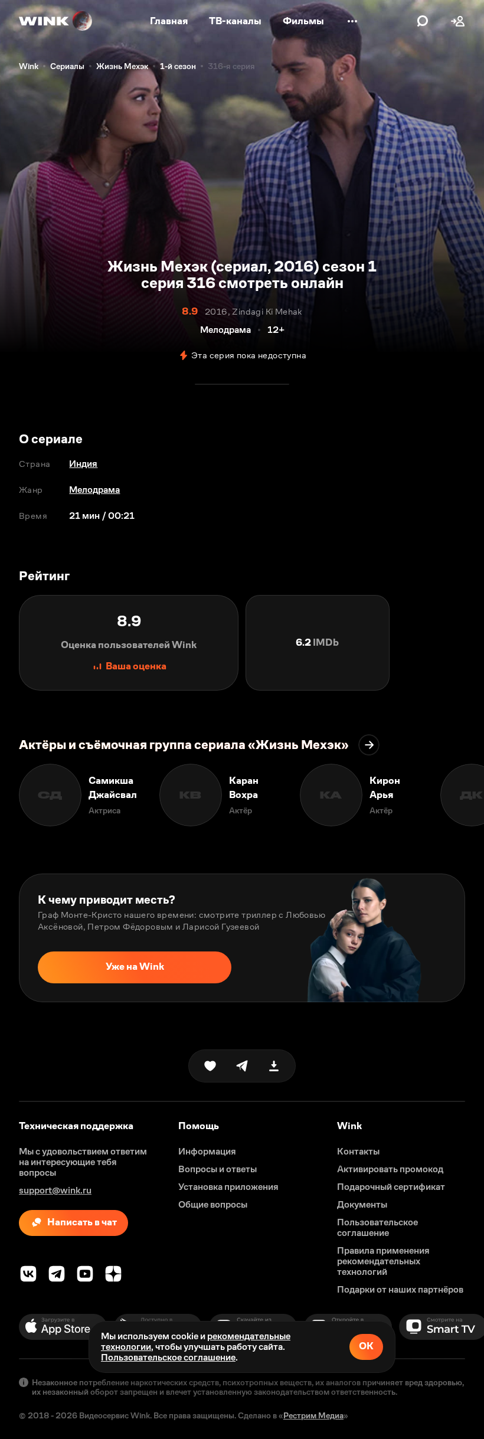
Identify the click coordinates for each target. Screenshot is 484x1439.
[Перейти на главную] (56, 21)
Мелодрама (94, 490)
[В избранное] (210, 1066)
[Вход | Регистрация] (458, 21)
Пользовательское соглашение (168, 1357)
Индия (83, 464)
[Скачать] (274, 1066)
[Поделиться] (242, 1066)
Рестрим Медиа (313, 1415)
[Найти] (423, 21)
